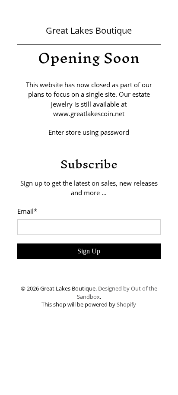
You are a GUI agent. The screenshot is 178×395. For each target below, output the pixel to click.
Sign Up (88, 251)
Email (27, 211)
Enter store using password (88, 132)
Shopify (126, 304)
